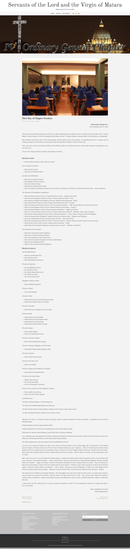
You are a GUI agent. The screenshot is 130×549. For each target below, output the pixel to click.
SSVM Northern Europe (28, 524)
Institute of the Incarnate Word (60, 520)
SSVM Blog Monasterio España (30, 518)
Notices (58, 13)
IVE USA (54, 524)
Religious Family (56, 518)
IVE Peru (54, 523)
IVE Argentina (56, 521)
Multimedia (66, 13)
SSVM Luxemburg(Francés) (29, 523)
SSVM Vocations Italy (28, 529)
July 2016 (64, 539)
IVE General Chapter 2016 (59, 517)
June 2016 (63, 542)
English (29, 502)
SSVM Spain (25, 520)
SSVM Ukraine (26, 526)
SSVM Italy (25, 521)
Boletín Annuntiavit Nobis (29, 517)
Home (52, 13)
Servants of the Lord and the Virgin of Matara (65, 5)
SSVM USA (25, 528)
